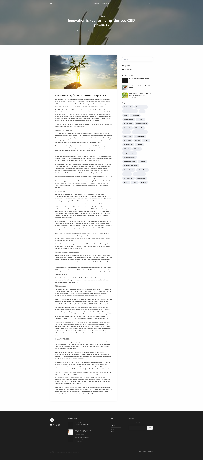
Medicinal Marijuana (130, 161)
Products (105, 3)
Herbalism (127, 174)
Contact (113, 429)
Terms (140, 451)
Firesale (144, 182)
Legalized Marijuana (130, 153)
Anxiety (138, 140)
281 (124, 30)
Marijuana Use (128, 144)
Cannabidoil (136, 115)
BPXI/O (77, 452)
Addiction (127, 148)
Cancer (147, 140)
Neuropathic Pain (141, 107)
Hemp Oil (141, 119)
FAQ (112, 431)
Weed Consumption (130, 157)
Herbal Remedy (129, 178)
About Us (96, 3)
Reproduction (139, 128)
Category (102, 16)
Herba (135, 182)
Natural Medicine (129, 169)
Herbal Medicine (143, 169)
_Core (68, 452)
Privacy (144, 451)
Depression (128, 140)
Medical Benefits (129, 119)
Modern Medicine (139, 174)
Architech (54, 452)
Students (140, 144)
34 (115, 30)
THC (126, 115)
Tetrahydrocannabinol (140, 132)
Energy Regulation (142, 123)
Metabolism (128, 128)
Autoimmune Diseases (130, 111)
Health (126, 182)
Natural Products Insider (102, 30)
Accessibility (150, 451)
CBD (142, 111)
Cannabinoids (128, 123)
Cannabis (137, 148)
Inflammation (128, 107)
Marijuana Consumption (131, 165)
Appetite (127, 132)
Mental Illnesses (140, 136)
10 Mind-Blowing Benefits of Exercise (139, 78)
